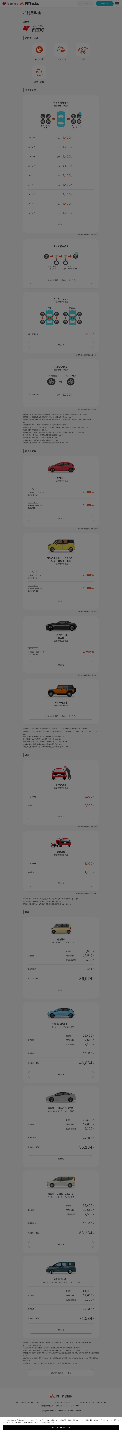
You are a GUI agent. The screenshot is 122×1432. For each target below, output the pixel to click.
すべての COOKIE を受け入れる (61, 1428)
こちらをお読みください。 (48, 1422)
